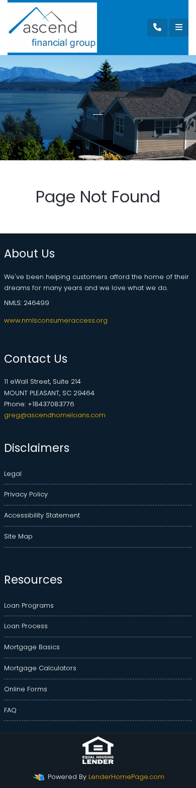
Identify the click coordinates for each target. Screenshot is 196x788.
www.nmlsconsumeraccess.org (56, 320)
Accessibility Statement (42, 515)
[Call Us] (157, 28)
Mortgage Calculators (40, 668)
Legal (13, 473)
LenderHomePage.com (126, 776)
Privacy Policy (26, 494)
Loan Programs (29, 605)
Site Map (18, 536)
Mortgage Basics (32, 647)
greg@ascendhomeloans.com (55, 415)
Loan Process (26, 626)
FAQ (10, 710)
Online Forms (25, 689)
